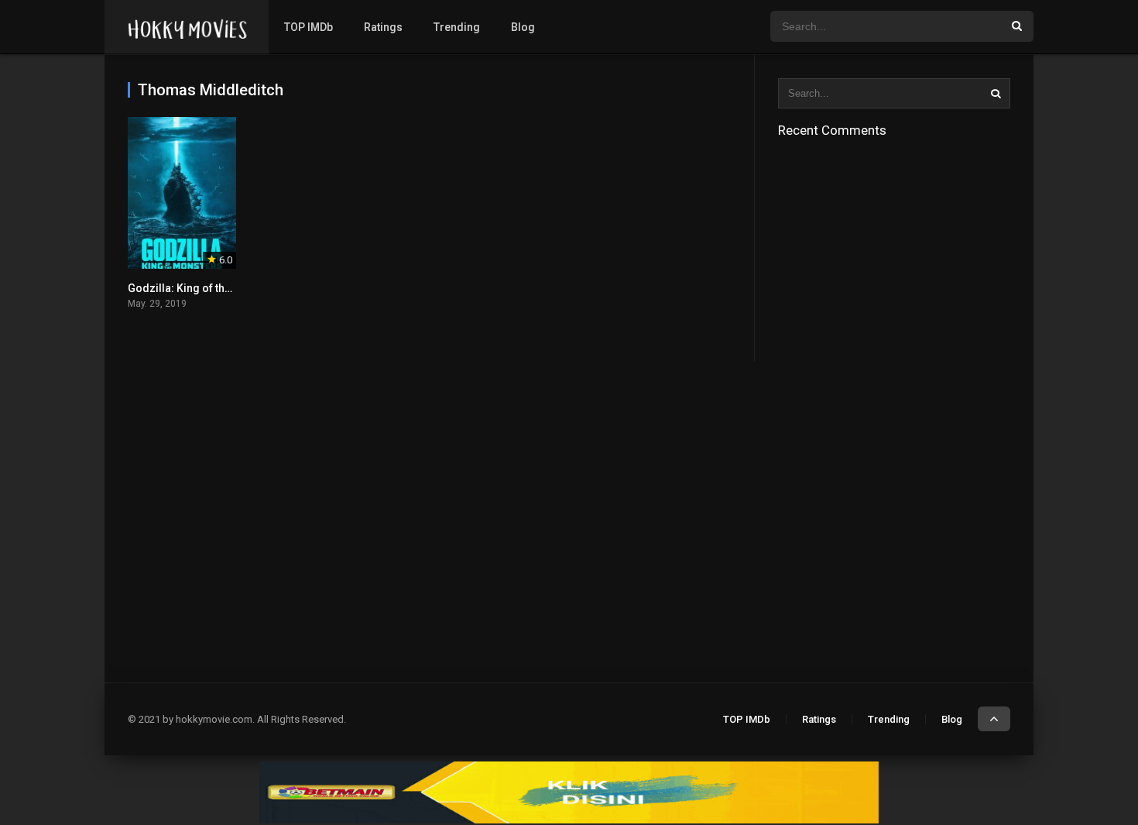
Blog (523, 27)
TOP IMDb (308, 27)
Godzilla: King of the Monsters (205, 288)
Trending (457, 27)
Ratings (383, 27)
